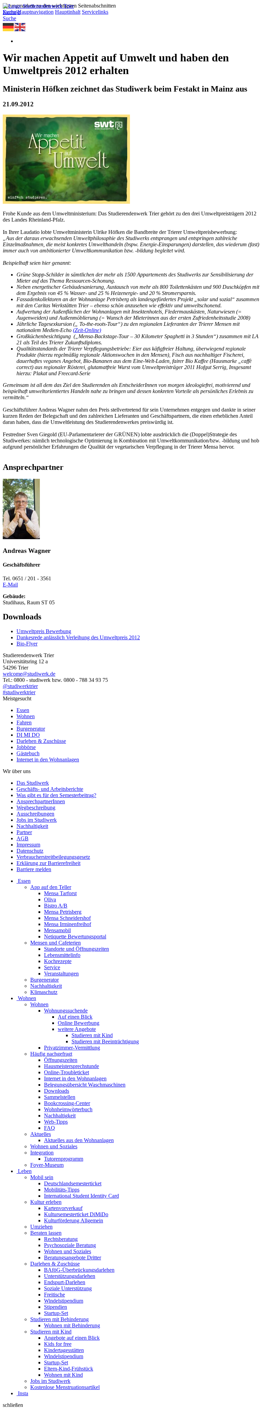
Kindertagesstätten (64, 1350)
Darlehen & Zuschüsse (41, 741)
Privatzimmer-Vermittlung (72, 1048)
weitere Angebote (77, 1029)
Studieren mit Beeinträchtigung (105, 1041)
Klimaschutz (43, 992)
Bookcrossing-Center (67, 1103)
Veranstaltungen (61, 973)
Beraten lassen (46, 1233)
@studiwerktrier (20, 686)
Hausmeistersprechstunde (71, 1066)
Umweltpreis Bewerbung (43, 631)
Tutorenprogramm (63, 1159)
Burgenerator (30, 729)
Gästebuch (28, 753)
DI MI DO (28, 735)
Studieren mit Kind (92, 1035)
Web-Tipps (56, 1122)
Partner (24, 832)
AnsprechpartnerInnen (40, 801)
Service (52, 967)
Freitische (54, 1294)
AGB (22, 838)
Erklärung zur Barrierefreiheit (48, 863)
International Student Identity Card (81, 1196)
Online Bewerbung (78, 1023)
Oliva (50, 899)
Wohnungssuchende (66, 1010)
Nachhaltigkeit (32, 826)
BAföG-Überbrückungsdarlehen (79, 1270)
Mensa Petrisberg (62, 912)
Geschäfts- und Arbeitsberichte (49, 789)
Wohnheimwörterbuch (68, 1109)
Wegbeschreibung (35, 807)
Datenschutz (29, 851)
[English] (20, 26)
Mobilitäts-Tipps (61, 1190)
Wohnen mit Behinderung (72, 1325)
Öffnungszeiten (60, 1060)
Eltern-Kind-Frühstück (68, 1369)
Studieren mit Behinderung (59, 1319)
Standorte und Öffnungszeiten (76, 949)
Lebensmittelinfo (62, 955)
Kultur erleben (46, 1202)
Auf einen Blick (75, 1017)
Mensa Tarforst (60, 893)
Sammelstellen (59, 1097)
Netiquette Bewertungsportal (75, 936)
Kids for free (58, 1344)
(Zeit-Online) (87, 330)
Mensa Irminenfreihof (67, 924)
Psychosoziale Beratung (70, 1245)
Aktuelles (40, 1134)
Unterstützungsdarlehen (69, 1276)
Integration (42, 1152)
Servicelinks (95, 12)
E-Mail (10, 585)
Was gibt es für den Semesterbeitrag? (56, 795)
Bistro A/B (55, 906)
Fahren (24, 722)
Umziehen (41, 1227)
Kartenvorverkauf (63, 1208)
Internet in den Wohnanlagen (47, 759)
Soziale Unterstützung (68, 1288)
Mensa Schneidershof (67, 918)
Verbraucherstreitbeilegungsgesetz (53, 857)
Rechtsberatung (61, 1239)
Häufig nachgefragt (51, 1054)
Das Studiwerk (32, 783)
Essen (22, 710)
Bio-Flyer (26, 644)
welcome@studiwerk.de (29, 674)
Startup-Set (56, 1313)
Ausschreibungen (35, 814)
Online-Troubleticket (66, 1072)
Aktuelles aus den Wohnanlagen (79, 1140)
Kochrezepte (58, 961)
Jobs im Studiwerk (36, 820)
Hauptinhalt (67, 12)
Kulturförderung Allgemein (73, 1220)
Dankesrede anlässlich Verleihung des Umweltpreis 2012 (78, 637)
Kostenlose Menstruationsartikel (65, 1387)
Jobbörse (26, 747)
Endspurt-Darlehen (64, 1282)
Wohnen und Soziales (53, 1146)
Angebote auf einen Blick (72, 1338)
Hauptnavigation (36, 12)
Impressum (28, 844)
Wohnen (25, 716)
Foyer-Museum (47, 1165)
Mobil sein (41, 1177)
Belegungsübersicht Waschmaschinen (84, 1085)
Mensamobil (57, 930)
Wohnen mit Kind (63, 1375)
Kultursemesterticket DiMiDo (76, 1214)
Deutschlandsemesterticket (72, 1183)
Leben (25, 1171)
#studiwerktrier (19, 692)
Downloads (56, 1091)
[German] (8, 26)
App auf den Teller (50, 887)
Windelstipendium (63, 1301)
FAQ (49, 1128)
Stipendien (55, 1307)
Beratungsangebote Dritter (72, 1257)
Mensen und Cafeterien (55, 943)
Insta (23, 1393)
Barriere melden (33, 869)
